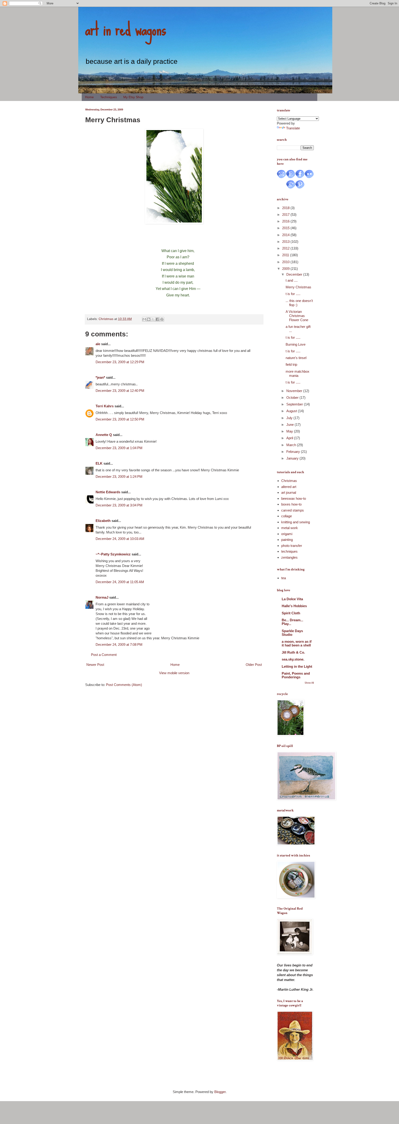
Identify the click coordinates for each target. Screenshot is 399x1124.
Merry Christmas (298, 287)
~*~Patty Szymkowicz (113, 554)
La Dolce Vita (292, 599)
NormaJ (102, 597)
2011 (286, 255)
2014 (286, 235)
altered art (288, 487)
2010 (286, 262)
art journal (288, 492)
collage (286, 516)
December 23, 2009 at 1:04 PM (119, 448)
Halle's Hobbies (294, 606)
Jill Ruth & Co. (293, 652)
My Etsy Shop (133, 97)
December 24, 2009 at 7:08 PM (119, 644)
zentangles (289, 557)
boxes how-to (291, 504)
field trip (291, 364)
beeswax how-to (293, 498)
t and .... (292, 280)
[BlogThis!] (148, 319)
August (292, 411)
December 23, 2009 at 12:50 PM (120, 419)
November (294, 391)
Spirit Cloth (291, 613)
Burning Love (295, 344)
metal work (289, 528)
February (293, 452)
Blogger (220, 1092)
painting (287, 540)
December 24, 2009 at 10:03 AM (120, 539)
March (291, 445)
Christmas (106, 319)
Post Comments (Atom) (124, 685)
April (290, 438)
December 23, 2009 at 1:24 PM (119, 476)
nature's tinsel (296, 358)
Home (89, 97)
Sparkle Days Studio (292, 633)
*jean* (100, 377)
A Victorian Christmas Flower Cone (297, 316)
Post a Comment (104, 655)
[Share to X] (153, 319)
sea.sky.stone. (293, 659)
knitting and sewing (295, 522)
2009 (286, 269)
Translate (293, 128)
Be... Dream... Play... (292, 622)
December (294, 274)
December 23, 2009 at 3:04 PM (119, 505)
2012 (286, 248)
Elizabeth (103, 521)
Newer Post (95, 665)
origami (286, 534)
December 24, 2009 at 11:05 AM (120, 582)
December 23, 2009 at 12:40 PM (120, 391)
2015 (286, 228)
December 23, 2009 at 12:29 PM (120, 362)
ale (98, 344)
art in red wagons (125, 29)
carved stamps (292, 510)
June (290, 424)
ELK (99, 463)
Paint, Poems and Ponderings (296, 675)
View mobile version (174, 673)
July (289, 418)
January (292, 458)
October (292, 397)
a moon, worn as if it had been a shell (296, 643)
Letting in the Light (297, 666)
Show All (309, 682)
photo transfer (291, 546)
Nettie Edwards (108, 492)
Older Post (254, 665)
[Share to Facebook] (157, 319)
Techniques (108, 97)
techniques (289, 551)
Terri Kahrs (105, 406)
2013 (286, 242)
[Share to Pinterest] (162, 319)
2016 (286, 221)
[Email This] (144, 319)
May (290, 431)
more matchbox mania (297, 373)
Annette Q (104, 435)
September (295, 404)
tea (283, 578)
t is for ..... (293, 294)
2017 (286, 214)
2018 (286, 208)
